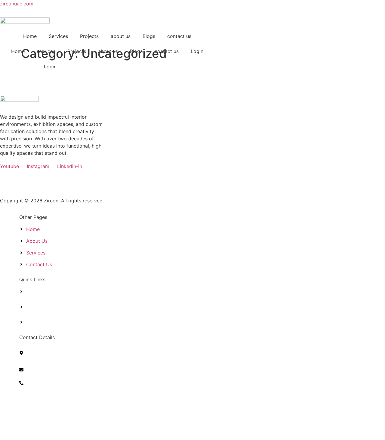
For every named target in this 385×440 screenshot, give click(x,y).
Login (197, 51)
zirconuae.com (16, 4)
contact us (179, 36)
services (46, 51)
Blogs (149, 36)
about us (121, 36)
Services (58, 36)
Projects (89, 36)
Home (30, 36)
